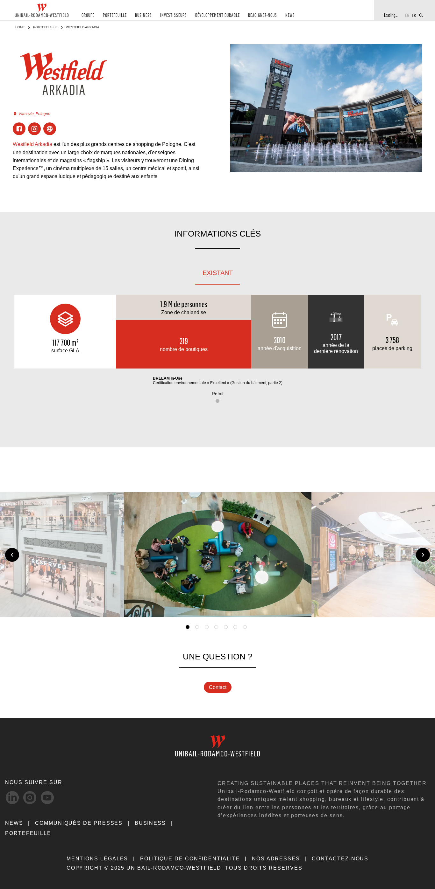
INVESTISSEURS (173, 15)
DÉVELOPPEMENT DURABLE (217, 15)
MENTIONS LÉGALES (97, 858)
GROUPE (88, 15)
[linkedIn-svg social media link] (12, 797)
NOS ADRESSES (276, 858)
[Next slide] (423, 555)
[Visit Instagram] (34, 128)
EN (407, 15)
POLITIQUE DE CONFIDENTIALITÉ (190, 858)
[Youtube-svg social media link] (47, 797)
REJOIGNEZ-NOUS (262, 15)
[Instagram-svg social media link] (30, 797)
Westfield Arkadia (32, 144)
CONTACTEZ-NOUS (340, 858)
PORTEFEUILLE (115, 15)
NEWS (290, 15)
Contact (217, 687)
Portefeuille (45, 27)
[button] (297, 604)
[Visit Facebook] (19, 128)
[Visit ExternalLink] (49, 128)
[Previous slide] (12, 555)
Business (150, 823)
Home (20, 27)
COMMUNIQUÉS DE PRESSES (79, 823)
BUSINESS (143, 15)
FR (414, 15)
